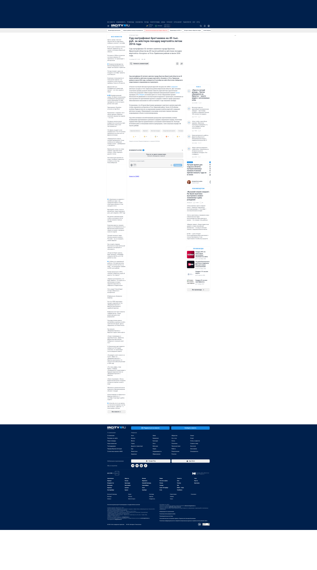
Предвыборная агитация (114, 449)
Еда (132, 449)
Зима (154, 435)
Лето (154, 443)
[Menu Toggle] (108, 26)
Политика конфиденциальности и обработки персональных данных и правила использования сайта (183, 520)
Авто (132, 435)
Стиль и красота (195, 441)
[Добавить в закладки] (177, 63)
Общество (174, 435)
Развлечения (175, 451)
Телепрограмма (155, 22)
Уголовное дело (182, 130)
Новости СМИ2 (134, 176)
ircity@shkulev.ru (125, 517)
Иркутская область (135, 130)
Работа (174, 449)
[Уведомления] (205, 26)
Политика (174, 443)
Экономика (193, 449)
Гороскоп (169, 22)
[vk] (137, 465)
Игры (198, 22)
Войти (135, 165)
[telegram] (132, 465)
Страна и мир (194, 443)
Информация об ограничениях (166, 511)
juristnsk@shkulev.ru (145, 518)
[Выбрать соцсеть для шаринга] (181, 63)
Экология (193, 446)
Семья (192, 435)
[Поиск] (201, 26)
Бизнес (133, 438)
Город (132, 443)
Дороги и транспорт (137, 446)
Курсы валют (178, 22)
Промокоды (130, 22)
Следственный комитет (169, 130)
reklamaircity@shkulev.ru (190, 505)
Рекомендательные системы (166, 516)
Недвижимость (121, 22)
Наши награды (111, 441)
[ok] (145, 465)
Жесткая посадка (155, 130)
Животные (134, 451)
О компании (110, 435)
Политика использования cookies (167, 513)
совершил (174, 87)
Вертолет (145, 130)
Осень (173, 441)
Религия (174, 454)
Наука (154, 449)
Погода (146, 22)
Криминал (156, 438)
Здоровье (134, 454)
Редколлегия (187, 22)
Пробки (159, 26)
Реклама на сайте (112, 438)
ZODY (194, 22)
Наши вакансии (112, 443)
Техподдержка (111, 446)
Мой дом (155, 446)
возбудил (141, 94)
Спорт (192, 438)
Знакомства (139, 22)
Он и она (174, 438)
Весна (133, 441)
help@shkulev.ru (118, 519)
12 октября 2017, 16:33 (134, 59)
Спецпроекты (194, 451)
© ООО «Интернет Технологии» (133, 524)
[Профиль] (209, 26)
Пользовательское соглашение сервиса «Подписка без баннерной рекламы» (177, 518)
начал (177, 92)
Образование (156, 454)
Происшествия (176, 446)
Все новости (111, 22)
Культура (155, 441)
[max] (141, 465)
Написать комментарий (140, 63)
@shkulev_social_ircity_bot (175, 507)
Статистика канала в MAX (115, 451)
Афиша (163, 22)
